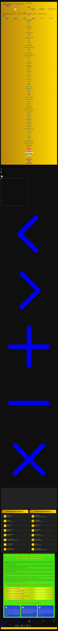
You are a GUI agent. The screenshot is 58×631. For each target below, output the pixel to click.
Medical (29, 131)
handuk (29, 138)
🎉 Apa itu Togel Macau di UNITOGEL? (12, 588)
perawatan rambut (29, 123)
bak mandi (29, 136)
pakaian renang (29, 45)
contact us (45, 13)
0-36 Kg (29, 73)
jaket (29, 51)
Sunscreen (29, 121)
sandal (29, 35)
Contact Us (53, 9)
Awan (25, 18)
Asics (7, 18)
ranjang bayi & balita (29, 88)
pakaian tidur (29, 28)
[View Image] (29, 489)
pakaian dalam (29, 52)
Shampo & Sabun (29, 122)
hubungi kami (17, 620)
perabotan (29, 90)
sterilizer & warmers (29, 97)
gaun (29, 58)
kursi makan (29, 116)
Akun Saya (29, 149)
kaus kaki (29, 36)
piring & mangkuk (29, 105)
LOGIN (33, 9)
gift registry (24, 13)
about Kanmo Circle (12, 13)
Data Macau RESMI (4, 623)
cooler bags (29, 114)
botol (29, 95)
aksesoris (29, 81)
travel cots (29, 77)
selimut (29, 84)
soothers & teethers (29, 99)
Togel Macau (6, 561)
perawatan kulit (29, 120)
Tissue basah (29, 129)
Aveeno (16, 18)
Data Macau (3, 622)
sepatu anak (29, 34)
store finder (35, 13)
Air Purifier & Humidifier (29, 132)
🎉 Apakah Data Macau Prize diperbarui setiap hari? (15, 593)
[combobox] (29, 152)
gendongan (29, 75)
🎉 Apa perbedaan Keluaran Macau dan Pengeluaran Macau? (17, 596)
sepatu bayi (29, 33)
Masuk (29, 150)
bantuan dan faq (17, 621)
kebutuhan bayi (29, 27)
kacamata (29, 24)
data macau (14, 569)
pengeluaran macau (50, 579)
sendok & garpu (29, 106)
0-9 (54, 15)
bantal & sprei (29, 86)
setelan (29, 50)
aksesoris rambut (29, 25)
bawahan (29, 49)
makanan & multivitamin (29, 109)
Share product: (3, 177)
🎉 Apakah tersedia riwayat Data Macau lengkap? (14, 598)
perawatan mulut (29, 124)
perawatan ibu (29, 126)
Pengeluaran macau (4, 621)
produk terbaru (29, 20)
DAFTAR (42, 9)
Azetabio (33, 18)
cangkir (29, 104)
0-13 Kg (29, 72)
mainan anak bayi (29, 145)
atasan (29, 48)
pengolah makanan (29, 107)
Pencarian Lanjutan (29, 153)
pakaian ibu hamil (29, 53)
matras (29, 92)
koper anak (29, 69)
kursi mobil (29, 71)
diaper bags (29, 79)
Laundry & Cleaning (29, 130)
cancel (29, 154)
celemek (29, 101)
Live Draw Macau (4, 625)
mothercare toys (29, 146)
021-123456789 (17, 622)
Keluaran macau (3, 620)
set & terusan (29, 29)
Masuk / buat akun (29, 159)
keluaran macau (10, 565)
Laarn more (13, 170)
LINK (2, 626)
